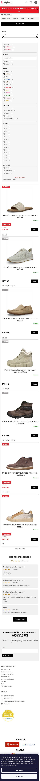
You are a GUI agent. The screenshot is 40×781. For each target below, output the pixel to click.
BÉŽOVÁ (8, 74)
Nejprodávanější (6, 18)
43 (7, 145)
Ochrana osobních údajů (7, 672)
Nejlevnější (16, 18)
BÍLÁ (7, 77)
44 (7, 147)
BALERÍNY (9, 108)
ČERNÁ (8, 71)
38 (7, 131)
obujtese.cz (7, 696)
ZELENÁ (8, 95)
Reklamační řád (5, 669)
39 (7, 134)
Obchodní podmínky (6, 664)
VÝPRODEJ (9, 50)
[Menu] (36, 2)
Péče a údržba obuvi (6, 679)
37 (7, 129)
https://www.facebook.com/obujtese (14, 694)
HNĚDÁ (8, 82)
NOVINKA (8, 44)
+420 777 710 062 (8, 691)
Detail (33, 228)
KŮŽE (8, 168)
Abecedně (31, 18)
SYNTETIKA (9, 171)
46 (7, 153)
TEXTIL (8, 173)
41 (7, 139)
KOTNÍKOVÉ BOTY (11, 119)
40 (7, 137)
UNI (7, 161)
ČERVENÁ (9, 87)
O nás (2, 676)
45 (7, 150)
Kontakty (3, 674)
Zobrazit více (19, 612)
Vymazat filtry (18, 178)
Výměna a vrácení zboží (7, 667)
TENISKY (8, 113)
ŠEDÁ (8, 85)
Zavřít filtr (19, 24)
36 (7, 126)
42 (7, 142)
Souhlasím (19, 776)
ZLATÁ (8, 90)
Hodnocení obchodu (19, 549)
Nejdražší (23, 18)
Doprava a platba (5, 662)
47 (7, 155)
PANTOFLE (9, 116)
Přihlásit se (7, 648)
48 (7, 158)
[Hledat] (26, 2)
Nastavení (19, 770)
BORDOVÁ (9, 98)
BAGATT (8, 61)
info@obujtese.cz (9, 688)
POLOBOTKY (10, 111)
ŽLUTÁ (8, 101)
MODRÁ (9, 79)
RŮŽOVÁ (9, 93)
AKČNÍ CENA (9, 47)
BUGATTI (9, 64)
